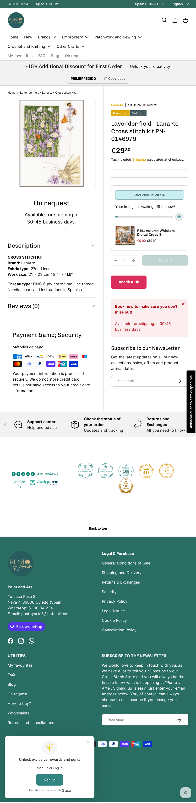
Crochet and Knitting (26, 46)
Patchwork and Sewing (115, 37)
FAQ (41, 55)
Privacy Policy (114, 601)
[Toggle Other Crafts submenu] (83, 46)
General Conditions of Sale (126, 563)
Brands (44, 37)
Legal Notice (113, 610)
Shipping (139, 159)
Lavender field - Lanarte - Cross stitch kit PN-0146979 (48, 92)
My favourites (20, 55)
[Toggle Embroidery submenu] (87, 37)
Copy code (116, 78)
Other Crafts (68, 46)
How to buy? (19, 703)
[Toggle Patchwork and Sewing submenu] (140, 37)
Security (109, 591)
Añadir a (126, 282)
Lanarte (117, 105)
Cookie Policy (114, 620)
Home (13, 37)
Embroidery (72, 37)
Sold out (165, 260)
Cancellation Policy (119, 630)
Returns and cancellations (31, 722)
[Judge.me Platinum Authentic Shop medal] (85, 471)
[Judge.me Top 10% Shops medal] (126, 486)
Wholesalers (18, 713)
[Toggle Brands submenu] (54, 37)
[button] (185, 20)
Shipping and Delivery (122, 572)
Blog (55, 55)
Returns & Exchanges (121, 582)
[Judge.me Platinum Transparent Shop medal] (105, 471)
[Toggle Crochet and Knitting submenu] (49, 46)
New (28, 37)
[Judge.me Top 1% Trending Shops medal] (166, 471)
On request (75, 55)
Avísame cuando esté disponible (191, 401)
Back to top (98, 528)
